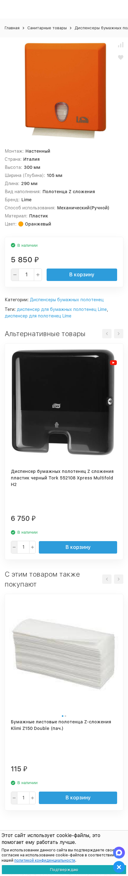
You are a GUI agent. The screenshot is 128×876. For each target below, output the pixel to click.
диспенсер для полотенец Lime (38, 315)
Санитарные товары (47, 28)
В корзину (81, 275)
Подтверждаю (64, 869)
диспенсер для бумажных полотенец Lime (62, 309)
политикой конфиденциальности (44, 860)
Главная (12, 28)
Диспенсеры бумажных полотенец (67, 299)
